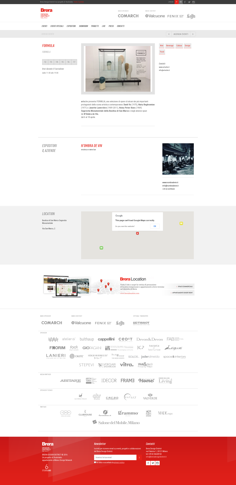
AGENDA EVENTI (181, 34)
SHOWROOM (83, 26)
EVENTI (44, 26)
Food (162, 52)
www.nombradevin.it (170, 182)
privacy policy (119, 462)
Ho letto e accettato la (104, 462)
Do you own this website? (125, 226)
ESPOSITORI (71, 26)
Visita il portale (79, 2)
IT (176, 2)
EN (181, 2)
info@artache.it (164, 70)
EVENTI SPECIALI (57, 26)
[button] (137, 233)
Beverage (169, 45)
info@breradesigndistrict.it (156, 457)
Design (187, 45)
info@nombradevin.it (170, 186)
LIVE (103, 26)
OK (155, 226)
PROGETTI (95, 26)
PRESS (111, 26)
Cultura (179, 45)
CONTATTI (120, 26)
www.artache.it (164, 67)
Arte (161, 45)
